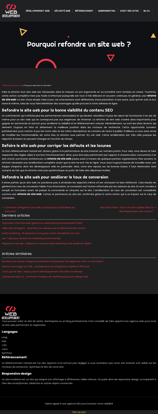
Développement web (38, 10)
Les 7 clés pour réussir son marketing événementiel (31, 238)
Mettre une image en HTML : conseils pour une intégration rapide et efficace (45, 266)
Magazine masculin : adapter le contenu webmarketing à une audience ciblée (46, 243)
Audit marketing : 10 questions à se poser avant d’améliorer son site (41, 233)
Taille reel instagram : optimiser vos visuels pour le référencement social (43, 228)
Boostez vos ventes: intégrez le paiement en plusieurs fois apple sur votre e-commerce (52, 261)
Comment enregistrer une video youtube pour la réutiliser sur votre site (40, 209)
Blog (146, 10)
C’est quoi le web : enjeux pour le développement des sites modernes (42, 271)
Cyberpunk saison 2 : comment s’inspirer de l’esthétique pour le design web (45, 276)
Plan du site (79, 412)
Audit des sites (129, 10)
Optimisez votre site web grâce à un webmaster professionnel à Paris (42, 223)
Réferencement (84, 10)
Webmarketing (106, 10)
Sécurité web (62, 10)
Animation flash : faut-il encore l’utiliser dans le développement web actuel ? (126, 209)
